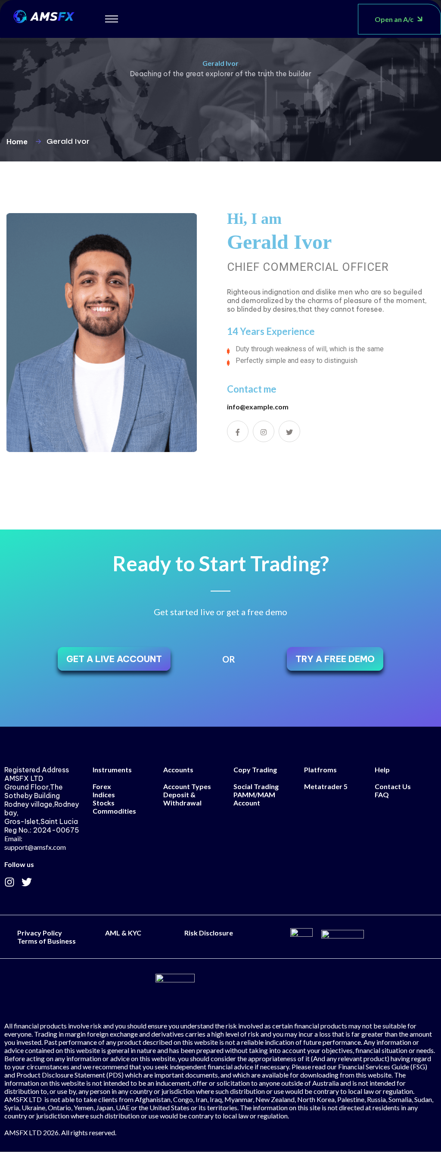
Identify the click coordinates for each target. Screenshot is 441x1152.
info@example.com (258, 407)
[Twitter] (27, 882)
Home (18, 141)
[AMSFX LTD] (44, 15)
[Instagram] (9, 882)
